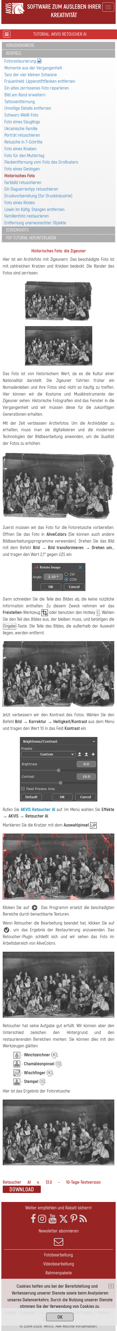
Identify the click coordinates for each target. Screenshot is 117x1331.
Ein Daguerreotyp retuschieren (31, 189)
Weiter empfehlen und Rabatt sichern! (58, 1208)
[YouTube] (52, 1219)
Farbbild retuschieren (22, 182)
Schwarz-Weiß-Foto (21, 115)
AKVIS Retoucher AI (38, 809)
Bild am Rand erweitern (24, 95)
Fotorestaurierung (20, 61)
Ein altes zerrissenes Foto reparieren (36, 88)
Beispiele (13, 53)
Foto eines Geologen (22, 169)
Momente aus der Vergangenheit (33, 68)
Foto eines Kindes (19, 203)
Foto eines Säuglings (22, 122)
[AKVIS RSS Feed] (83, 1219)
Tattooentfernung (19, 102)
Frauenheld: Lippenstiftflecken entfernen (39, 81)
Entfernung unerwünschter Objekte (35, 223)
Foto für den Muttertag (24, 155)
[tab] (58, 46)
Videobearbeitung (58, 1264)
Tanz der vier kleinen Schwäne (30, 75)
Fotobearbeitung (58, 1255)
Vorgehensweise (20, 45)
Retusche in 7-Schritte (23, 142)
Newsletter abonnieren (59, 1231)
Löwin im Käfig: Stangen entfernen (34, 209)
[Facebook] (33, 1219)
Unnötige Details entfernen (27, 108)
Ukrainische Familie (21, 128)
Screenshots (17, 230)
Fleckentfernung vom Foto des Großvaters (41, 162)
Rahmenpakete (58, 1273)
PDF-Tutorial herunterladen (31, 238)
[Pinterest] (73, 1219)
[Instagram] (42, 1219)
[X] (63, 1219)
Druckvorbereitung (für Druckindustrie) (38, 196)
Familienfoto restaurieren (26, 216)
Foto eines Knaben (20, 149)
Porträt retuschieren (22, 135)
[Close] (111, 1286)
